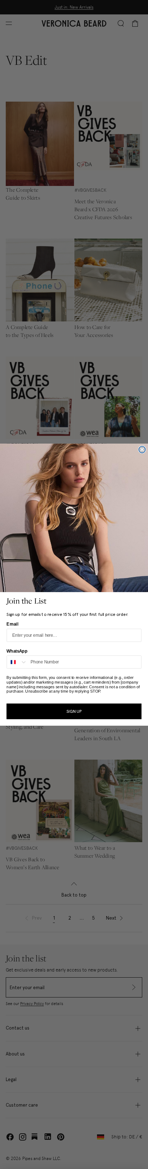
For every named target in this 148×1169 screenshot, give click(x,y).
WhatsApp (16, 650)
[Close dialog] (142, 449)
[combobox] (17, 661)
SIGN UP (74, 711)
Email (12, 624)
